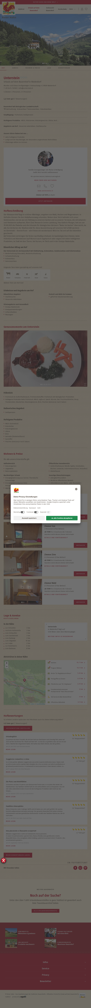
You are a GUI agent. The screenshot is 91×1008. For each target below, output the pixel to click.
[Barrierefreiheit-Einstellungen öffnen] (3, 860)
